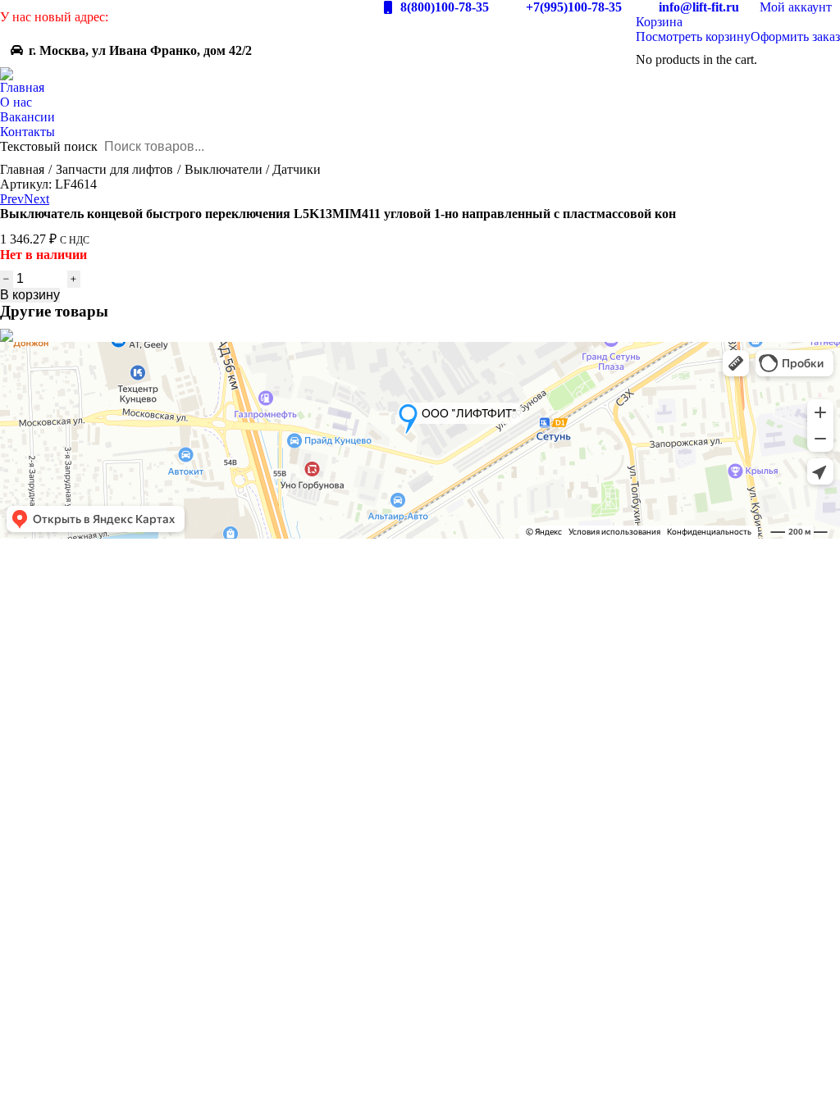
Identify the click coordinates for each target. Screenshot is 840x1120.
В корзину (30, 295)
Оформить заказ (795, 36)
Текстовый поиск (49, 146)
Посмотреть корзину (693, 36)
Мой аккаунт (796, 7)
